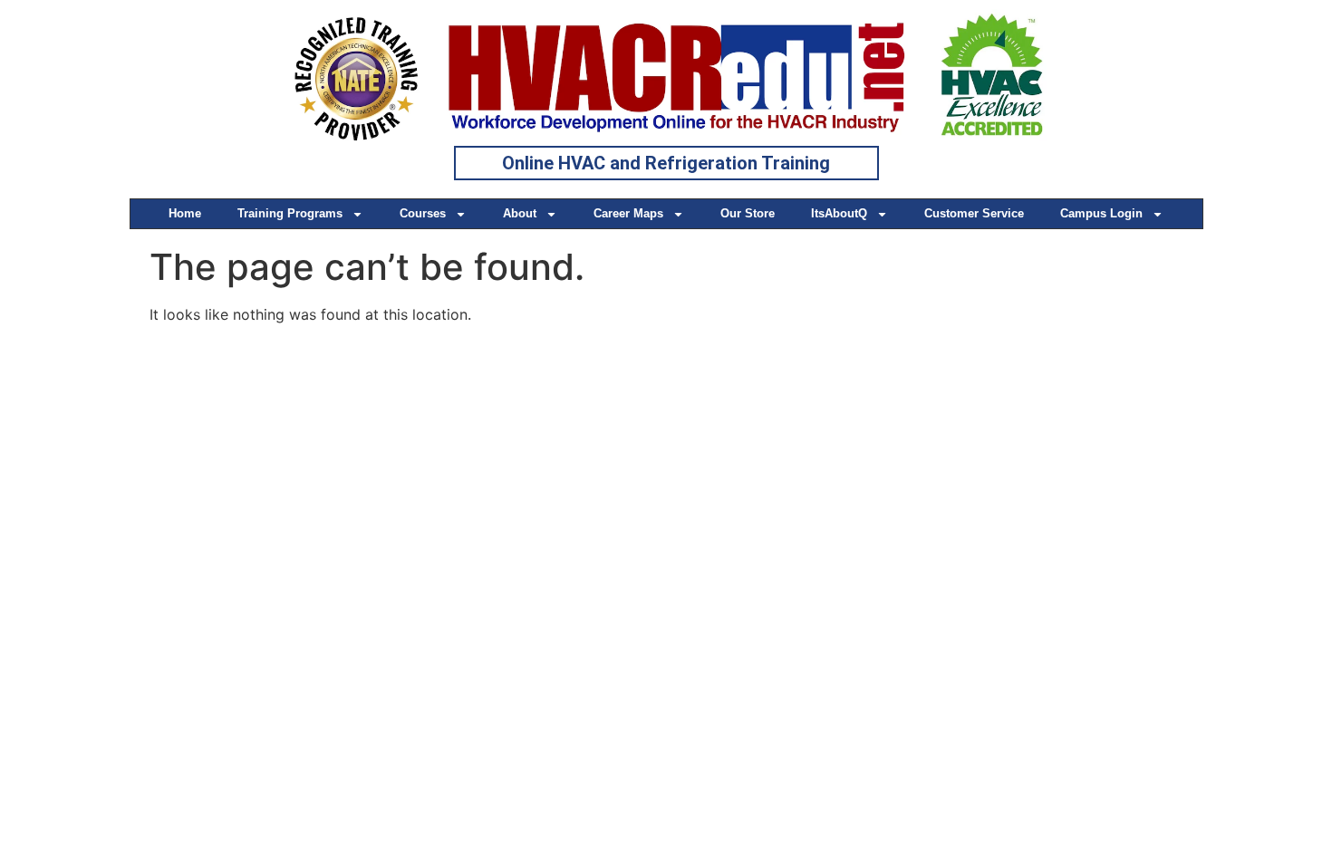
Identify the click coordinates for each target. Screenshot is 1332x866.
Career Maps (628, 213)
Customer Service (974, 213)
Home (185, 213)
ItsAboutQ (839, 213)
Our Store (747, 213)
